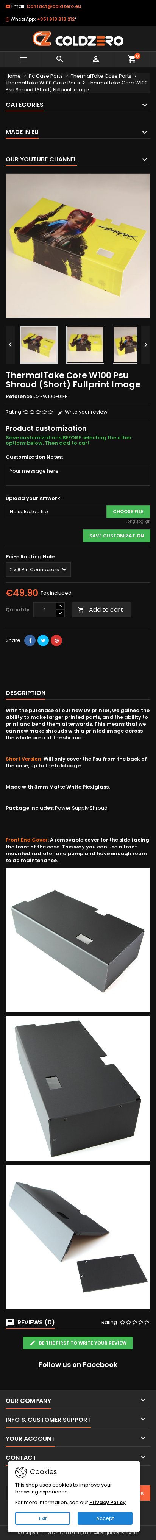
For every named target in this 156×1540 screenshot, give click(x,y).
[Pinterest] (56, 640)
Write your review (86, 411)
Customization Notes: (34, 457)
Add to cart (100, 609)
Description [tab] (25, 693)
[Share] (30, 640)
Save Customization (116, 536)
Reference (19, 396)
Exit (43, 1518)
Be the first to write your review (82, 1343)
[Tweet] (43, 640)
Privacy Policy (107, 1502)
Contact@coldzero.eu (54, 6)
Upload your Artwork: (33, 498)
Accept (105, 1518)
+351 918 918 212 (57, 19)
